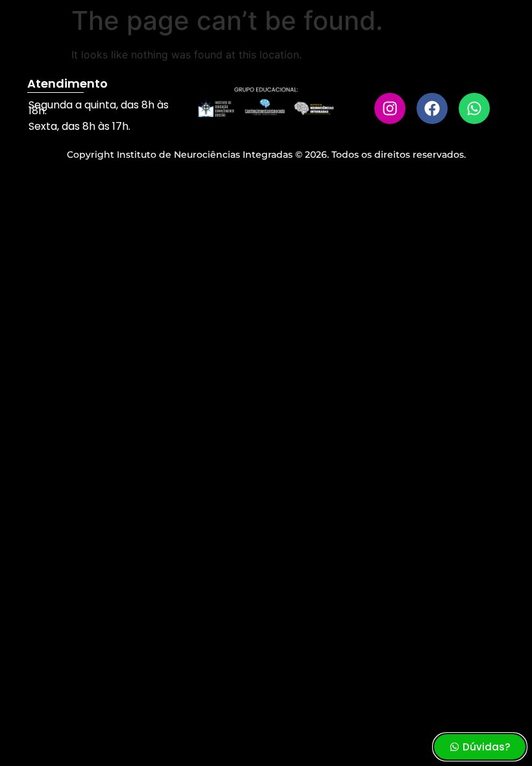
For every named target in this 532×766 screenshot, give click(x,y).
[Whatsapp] (474, 108)
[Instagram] (389, 108)
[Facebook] (432, 108)
